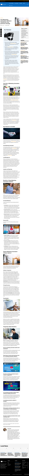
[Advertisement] (14, 12)
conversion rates (10, 155)
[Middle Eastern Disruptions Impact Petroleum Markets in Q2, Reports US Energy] (11, 449)
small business (14, 120)
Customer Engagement (10, 46)
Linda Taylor (9, 428)
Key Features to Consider (25, 32)
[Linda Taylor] (5, 434)
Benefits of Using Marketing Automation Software (24, 33)
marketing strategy (13, 141)
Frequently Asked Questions (23, 37)
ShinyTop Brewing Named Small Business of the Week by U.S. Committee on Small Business (24, 52)
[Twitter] (26, 1)
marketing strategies (14, 54)
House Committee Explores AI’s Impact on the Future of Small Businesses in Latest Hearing (24, 61)
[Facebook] (23, 1)
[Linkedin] (24, 1)
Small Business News (23, 46)
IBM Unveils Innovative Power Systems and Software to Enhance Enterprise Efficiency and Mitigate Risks (25, 57)
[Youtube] (28, 1)
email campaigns (14, 148)
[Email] (1, 36)
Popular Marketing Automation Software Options (24, 35)
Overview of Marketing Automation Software (24, 31)
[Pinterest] (1, 33)
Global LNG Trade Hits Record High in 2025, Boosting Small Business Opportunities (24, 44)
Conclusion (23, 36)
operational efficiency (13, 43)
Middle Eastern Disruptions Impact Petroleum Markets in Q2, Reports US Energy (24, 48)
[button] (28, 4)
